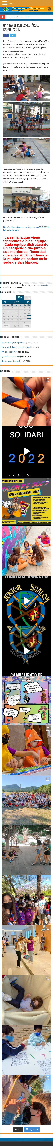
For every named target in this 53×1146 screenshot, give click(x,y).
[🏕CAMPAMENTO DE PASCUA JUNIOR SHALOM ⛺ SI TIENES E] (26, 700)
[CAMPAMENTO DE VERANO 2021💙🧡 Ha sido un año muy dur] (26, 800)
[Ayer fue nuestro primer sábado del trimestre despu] (26, 1099)
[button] (5, 3)
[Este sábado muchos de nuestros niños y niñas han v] (26, 950)
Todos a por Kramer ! (11, 361)
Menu (10, 4)
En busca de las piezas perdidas (15, 347)
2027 (27, 326)
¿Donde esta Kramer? (11, 356)
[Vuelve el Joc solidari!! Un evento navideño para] (26, 451)
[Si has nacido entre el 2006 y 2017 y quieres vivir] (26, 601)
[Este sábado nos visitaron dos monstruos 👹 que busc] (26, 750)
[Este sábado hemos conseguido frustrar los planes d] (26, 1050)
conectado (45, 285)
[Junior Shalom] (26, 9)
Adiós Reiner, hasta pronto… (14, 343)
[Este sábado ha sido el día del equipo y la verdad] (26, 900)
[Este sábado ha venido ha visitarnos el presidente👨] (26, 850)
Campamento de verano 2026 (17, 17)
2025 (6, 326)
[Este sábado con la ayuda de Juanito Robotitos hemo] (26, 1000)
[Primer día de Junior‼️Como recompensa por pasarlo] (26, 551)
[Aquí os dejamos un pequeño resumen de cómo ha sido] (26, 651)
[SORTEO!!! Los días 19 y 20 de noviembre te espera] (26, 501)
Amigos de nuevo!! (9, 352)
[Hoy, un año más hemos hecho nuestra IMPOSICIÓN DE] (26, 401)
